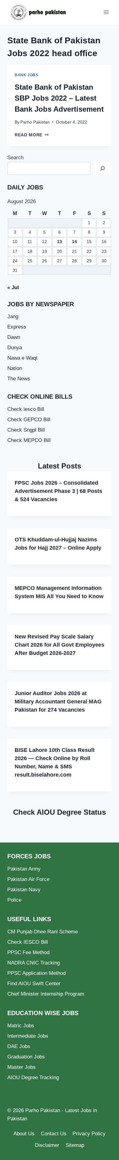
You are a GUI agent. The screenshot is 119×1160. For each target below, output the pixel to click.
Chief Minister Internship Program (45, 994)
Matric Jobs (20, 1026)
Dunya (14, 347)
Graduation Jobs (26, 1057)
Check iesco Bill (25, 409)
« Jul (13, 287)
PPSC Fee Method (28, 952)
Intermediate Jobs (27, 1036)
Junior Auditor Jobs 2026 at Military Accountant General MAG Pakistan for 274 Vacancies (58, 701)
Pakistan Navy (24, 889)
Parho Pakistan (35, 122)
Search (15, 157)
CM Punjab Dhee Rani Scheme (42, 932)
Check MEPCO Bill (29, 440)
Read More (32, 135)
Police (14, 900)
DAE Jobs (18, 1046)
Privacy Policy (89, 1134)
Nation (14, 368)
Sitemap (75, 1145)
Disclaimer (47, 1145)
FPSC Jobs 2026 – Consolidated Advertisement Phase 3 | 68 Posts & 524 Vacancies (58, 491)
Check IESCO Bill (27, 942)
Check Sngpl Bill (26, 430)
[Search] (102, 168)
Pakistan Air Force (28, 879)
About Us (23, 1134)
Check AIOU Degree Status (59, 812)
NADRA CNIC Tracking (33, 963)
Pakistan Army (24, 869)
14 (74, 241)
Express (16, 327)
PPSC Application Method (36, 973)
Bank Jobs (26, 75)
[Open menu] (106, 12)
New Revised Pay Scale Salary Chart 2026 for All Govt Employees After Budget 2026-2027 (59, 645)
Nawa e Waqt (22, 358)
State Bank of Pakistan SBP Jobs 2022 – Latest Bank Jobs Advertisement (59, 98)
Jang (12, 316)
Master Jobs (21, 1067)
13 (59, 241)
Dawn (13, 337)
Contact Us (54, 1134)
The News (18, 379)
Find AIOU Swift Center (33, 983)
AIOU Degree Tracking (33, 1077)
